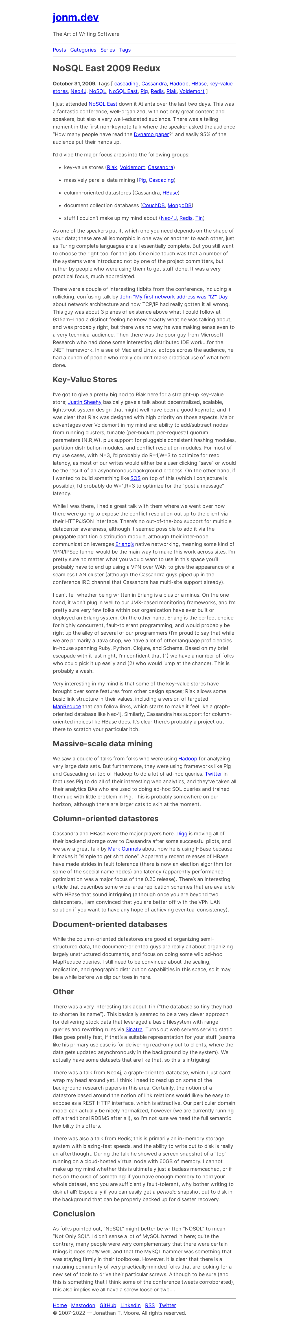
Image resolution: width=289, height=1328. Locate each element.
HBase (199, 84)
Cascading (161, 180)
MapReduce (67, 706)
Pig (144, 91)
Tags (125, 50)
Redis (157, 91)
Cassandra (154, 84)
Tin (199, 218)
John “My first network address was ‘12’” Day (174, 297)
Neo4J (78, 91)
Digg (181, 833)
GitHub (108, 1305)
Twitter (213, 774)
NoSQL (97, 91)
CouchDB (153, 205)
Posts (59, 50)
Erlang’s (124, 544)
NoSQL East (123, 91)
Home (60, 1305)
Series (107, 50)
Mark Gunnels (124, 849)
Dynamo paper (151, 134)
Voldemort (192, 91)
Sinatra (134, 1029)
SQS (135, 478)
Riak (172, 91)
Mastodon (83, 1305)
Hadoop (179, 84)
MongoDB (180, 205)
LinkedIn (131, 1305)
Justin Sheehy (85, 402)
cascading (126, 84)
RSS (150, 1305)
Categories (83, 50)
